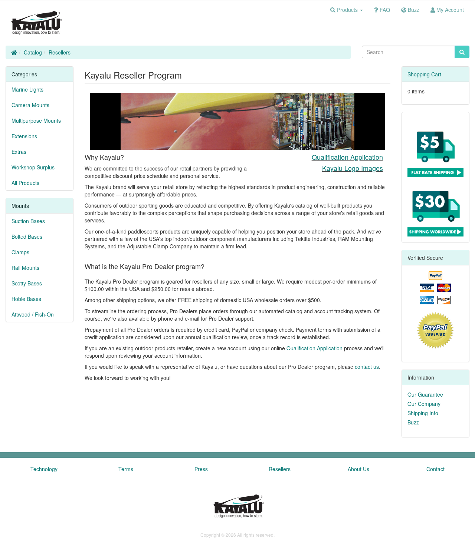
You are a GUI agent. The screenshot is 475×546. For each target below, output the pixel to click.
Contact (435, 469)
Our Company (423, 403)
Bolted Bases (27, 236)
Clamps (20, 252)
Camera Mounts (30, 105)
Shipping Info (422, 413)
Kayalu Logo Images (352, 168)
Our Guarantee (425, 394)
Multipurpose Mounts (36, 120)
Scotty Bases (27, 283)
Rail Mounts (25, 267)
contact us (367, 366)
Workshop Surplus (33, 167)
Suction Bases (28, 221)
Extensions (24, 136)
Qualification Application (347, 157)
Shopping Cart (424, 74)
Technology (44, 469)
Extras (19, 151)
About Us (358, 469)
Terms (125, 469)
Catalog (33, 52)
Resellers (60, 52)
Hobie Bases (26, 298)
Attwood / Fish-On (33, 314)
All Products (25, 182)
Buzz (413, 422)
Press (201, 469)
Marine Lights (27, 89)
